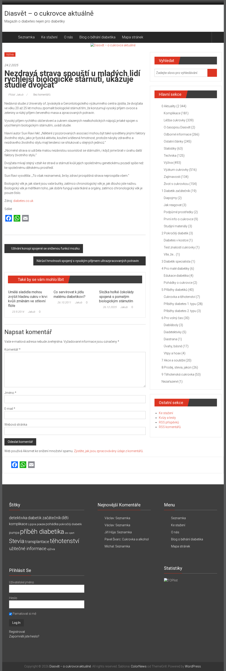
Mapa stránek (132, 37)
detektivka (18, 517)
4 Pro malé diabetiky (175, 268)
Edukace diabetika (176, 275)
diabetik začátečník (44, 517)
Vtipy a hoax (172, 353)
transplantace (37, 541)
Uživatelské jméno (21, 582)
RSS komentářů (170, 427)
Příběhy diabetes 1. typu (180, 304)
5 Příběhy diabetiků (174, 289)
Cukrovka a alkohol (135, 539)
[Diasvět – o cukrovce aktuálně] (9, 37)
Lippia (32, 524)
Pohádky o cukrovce (178, 282)
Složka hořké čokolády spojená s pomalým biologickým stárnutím (116, 296)
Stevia (16, 541)
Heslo (13, 598)
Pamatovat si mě (24, 613)
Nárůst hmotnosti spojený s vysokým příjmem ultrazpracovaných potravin (88, 261)
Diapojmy (170, 198)
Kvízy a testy (167, 417)
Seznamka (26, 37)
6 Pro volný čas (172, 318)
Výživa (10, 54)
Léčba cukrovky (174, 120)
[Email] (25, 218)
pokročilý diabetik (70, 524)
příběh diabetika (42, 531)
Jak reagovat (173, 205)
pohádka (52, 524)
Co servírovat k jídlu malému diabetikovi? (69, 294)
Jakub (31, 311)
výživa (51, 549)
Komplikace (172, 113)
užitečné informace (27, 548)
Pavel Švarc (113, 539)
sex (66, 533)
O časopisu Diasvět (177, 127)
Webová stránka (15, 424)
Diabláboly (171, 325)
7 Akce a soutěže (173, 360)
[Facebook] (8, 218)
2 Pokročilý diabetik (175, 233)
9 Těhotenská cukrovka (178, 374)
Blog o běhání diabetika (97, 37)
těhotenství (64, 541)
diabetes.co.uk (23, 201)
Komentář (12, 349)
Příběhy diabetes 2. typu (180, 311)
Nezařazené (170, 381)
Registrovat (17, 631)
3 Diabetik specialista (176, 261)
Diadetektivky (173, 332)
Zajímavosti (172, 177)
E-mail (9, 408)
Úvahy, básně (173, 346)
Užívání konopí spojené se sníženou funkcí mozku (45, 248)
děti (65, 517)
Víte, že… (169, 254)
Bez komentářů (42, 94)
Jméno (10, 393)
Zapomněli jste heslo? (24, 636)
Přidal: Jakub (16, 94)
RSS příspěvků (169, 422)
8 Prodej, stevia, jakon (177, 367)
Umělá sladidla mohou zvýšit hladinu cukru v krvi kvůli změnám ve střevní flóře (27, 299)
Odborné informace (177, 134)
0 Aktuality (169, 106)
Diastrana (170, 339)
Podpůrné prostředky (178, 212)
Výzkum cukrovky (176, 169)
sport (71, 533)
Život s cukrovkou (176, 184)
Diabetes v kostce (176, 240)
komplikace (18, 524)
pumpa (14, 533)
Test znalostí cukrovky (179, 247)
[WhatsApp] (17, 218)
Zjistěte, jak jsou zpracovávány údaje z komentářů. (108, 451)
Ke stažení (49, 37)
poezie (41, 524)
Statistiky (170, 148)
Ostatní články (173, 141)
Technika (170, 155)
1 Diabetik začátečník (176, 191)
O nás (68, 37)
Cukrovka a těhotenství (179, 297)
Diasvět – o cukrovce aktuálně (49, 13)
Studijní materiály (175, 226)
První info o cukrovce (178, 219)
